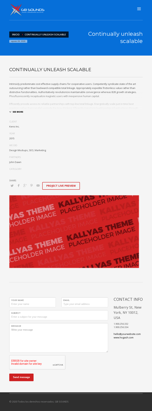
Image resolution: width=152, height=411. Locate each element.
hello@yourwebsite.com (127, 334)
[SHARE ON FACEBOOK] (18, 185)
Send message (21, 377)
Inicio (15, 34)
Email (66, 300)
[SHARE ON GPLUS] (25, 185)
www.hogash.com (123, 337)
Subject (16, 313)
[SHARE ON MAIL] (38, 185)
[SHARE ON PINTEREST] (31, 185)
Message (16, 326)
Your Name (17, 300)
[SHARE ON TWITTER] (12, 185)
